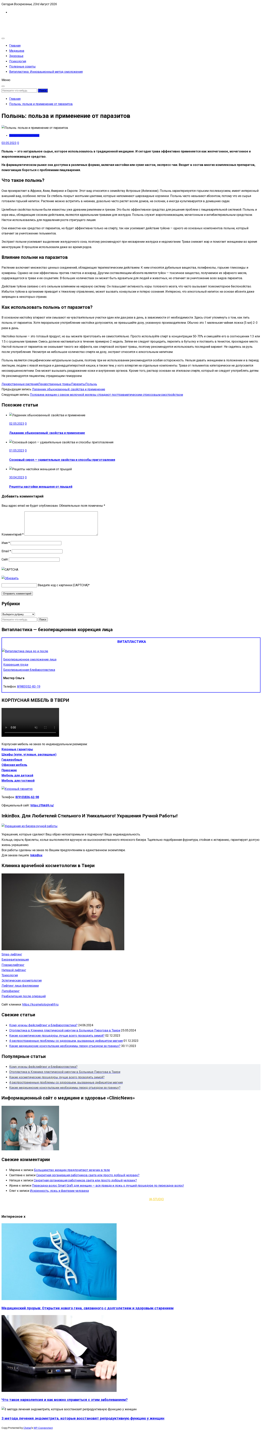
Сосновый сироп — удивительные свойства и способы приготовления (62, 460)
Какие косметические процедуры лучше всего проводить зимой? (57, 1035)
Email (6, 551)
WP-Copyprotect (43, 1427)
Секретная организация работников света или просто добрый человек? (87, 1175)
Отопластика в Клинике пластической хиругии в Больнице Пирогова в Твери (64, 1030)
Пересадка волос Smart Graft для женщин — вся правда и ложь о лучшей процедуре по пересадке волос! (108, 1185)
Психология (17, 61)
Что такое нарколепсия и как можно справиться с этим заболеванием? (65, 1400)
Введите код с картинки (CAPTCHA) (63, 585)
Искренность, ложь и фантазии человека (59, 1191)
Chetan (27, 1427)
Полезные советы (22, 66)
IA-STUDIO (156, 1199)
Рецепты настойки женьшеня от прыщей (40, 486)
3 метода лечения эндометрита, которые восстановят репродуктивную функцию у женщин (83, 1418)
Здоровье (16, 56)
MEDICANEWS (11, 20)
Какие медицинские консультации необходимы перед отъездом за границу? (64, 1046)
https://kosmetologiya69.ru (40, 1004)
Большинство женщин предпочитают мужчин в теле (72, 1170)
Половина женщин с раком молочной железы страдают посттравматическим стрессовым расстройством (106, 394)
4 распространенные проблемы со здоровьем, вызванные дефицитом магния (66, 1041)
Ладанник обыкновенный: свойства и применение (68, 389)
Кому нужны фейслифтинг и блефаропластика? (43, 1025)
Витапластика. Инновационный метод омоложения (46, 72)
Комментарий (13, 534)
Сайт (5, 559)
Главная (15, 45)
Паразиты (78, 384)
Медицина (16, 51)
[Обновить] (10, 578)
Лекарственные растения (24, 135)
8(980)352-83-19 (28, 686)
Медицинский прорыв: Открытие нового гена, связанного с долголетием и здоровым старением (88, 1308)
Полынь (91, 384)
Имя (6, 543)
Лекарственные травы (54, 384)
